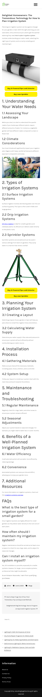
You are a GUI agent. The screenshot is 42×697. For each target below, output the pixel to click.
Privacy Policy (6, 678)
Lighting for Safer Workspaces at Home (17, 632)
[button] (21, 88)
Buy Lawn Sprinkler (21, 94)
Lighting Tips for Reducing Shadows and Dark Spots (21, 640)
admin (9, 586)
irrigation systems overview (14, 495)
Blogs (30, 586)
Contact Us (6, 674)
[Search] (37, 619)
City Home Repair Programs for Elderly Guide (18, 636)
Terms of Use (6, 682)
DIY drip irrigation (8, 224)
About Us (5, 669)
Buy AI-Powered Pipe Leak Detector (21, 88)
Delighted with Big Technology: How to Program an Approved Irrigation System (21, 607)
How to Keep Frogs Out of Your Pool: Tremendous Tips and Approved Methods (18, 598)
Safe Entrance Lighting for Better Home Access (19, 643)
